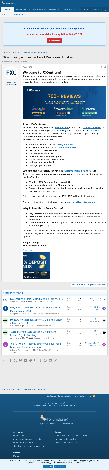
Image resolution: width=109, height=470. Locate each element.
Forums (7, 9)
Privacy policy (79, 396)
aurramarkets (15, 326)
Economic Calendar (71, 9)
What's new (21, 9)
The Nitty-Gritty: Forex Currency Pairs (29, 446)
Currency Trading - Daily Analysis (27, 439)
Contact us (51, 396)
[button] (29, 9)
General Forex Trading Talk (65, 442)
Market (52, 9)
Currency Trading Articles (65, 439)
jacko (99, 333)
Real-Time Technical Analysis (42, 301)
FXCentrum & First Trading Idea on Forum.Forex (37, 298)
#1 (105, 67)
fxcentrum (8, 61)
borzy (98, 309)
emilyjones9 (15, 313)
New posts (5, 14)
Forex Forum (67, 423)
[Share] (101, 67)
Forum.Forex (18, 435)
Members (38, 9)
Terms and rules (64, 396)
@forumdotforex (47, 423)
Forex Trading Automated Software (45, 313)
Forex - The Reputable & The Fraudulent (71, 435)
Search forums (19, 14)
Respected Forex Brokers (41, 326)
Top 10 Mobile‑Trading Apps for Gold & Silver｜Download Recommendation (36, 345)
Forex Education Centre (23, 442)
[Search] (105, 9)
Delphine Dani (15, 350)
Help (89, 396)
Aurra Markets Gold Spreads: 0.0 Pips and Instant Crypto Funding (33, 333)
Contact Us (54, 41)
